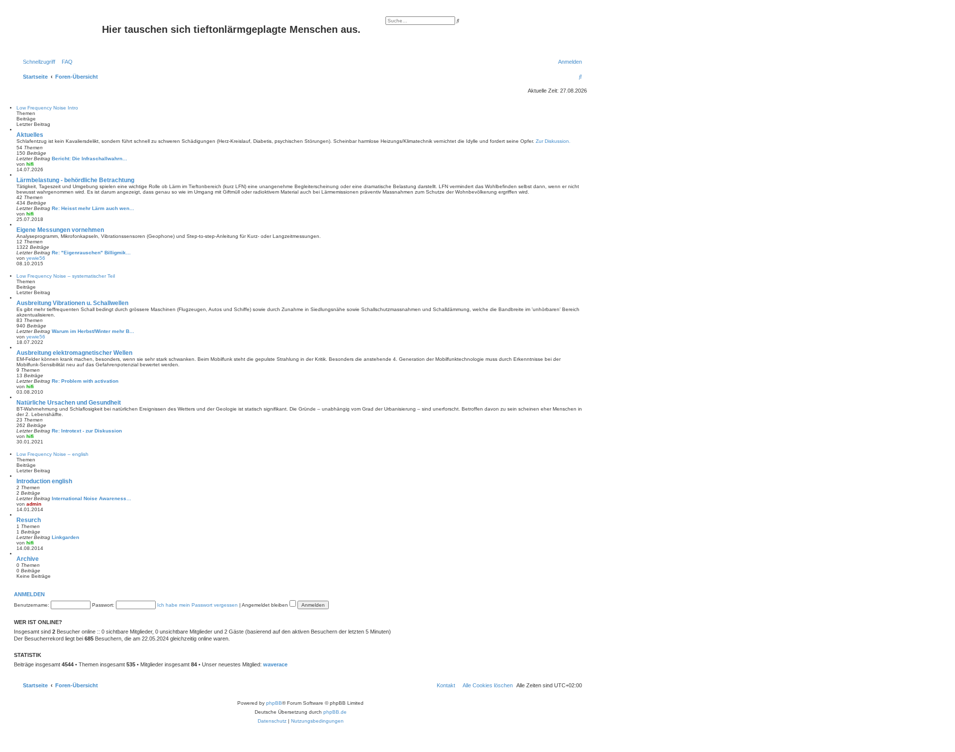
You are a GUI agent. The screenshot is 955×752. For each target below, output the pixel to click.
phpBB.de (335, 712)
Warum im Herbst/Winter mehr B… (93, 331)
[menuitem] (65, 62)
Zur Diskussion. (553, 141)
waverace (275, 664)
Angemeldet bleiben (265, 605)
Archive (27, 558)
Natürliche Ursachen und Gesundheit (68, 402)
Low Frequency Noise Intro (47, 107)
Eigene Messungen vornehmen (60, 229)
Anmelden (29, 594)
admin (33, 504)
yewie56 (35, 258)
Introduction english (44, 481)
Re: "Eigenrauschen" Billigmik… (91, 252)
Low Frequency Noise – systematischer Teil (65, 276)
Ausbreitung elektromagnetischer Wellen (74, 352)
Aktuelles (29, 134)
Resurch (28, 520)
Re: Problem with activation (85, 381)
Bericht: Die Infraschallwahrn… (89, 158)
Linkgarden (65, 537)
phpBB (274, 703)
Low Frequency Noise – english (52, 454)
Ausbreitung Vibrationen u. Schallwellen (72, 303)
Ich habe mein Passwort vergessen (197, 605)
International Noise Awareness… (91, 498)
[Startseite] (59, 32)
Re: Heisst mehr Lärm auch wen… (93, 208)
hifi (30, 164)
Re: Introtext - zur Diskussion (87, 430)
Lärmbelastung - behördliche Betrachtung (75, 180)
